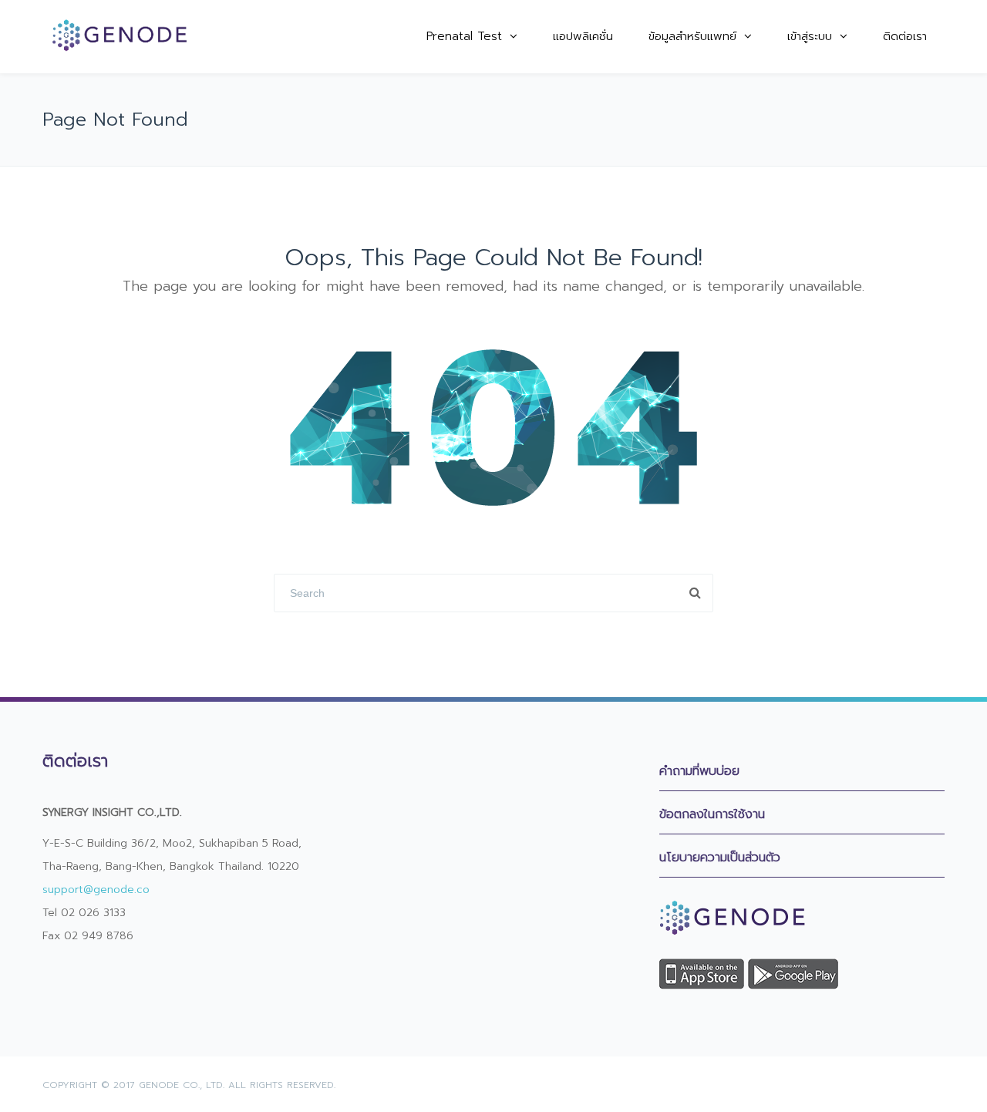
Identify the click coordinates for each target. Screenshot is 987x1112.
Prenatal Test (464, 36)
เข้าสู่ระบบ (809, 36)
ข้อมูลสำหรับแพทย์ (692, 36)
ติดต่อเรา (905, 36)
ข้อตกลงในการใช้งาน (712, 814)
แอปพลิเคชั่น (583, 36)
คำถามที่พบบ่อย (699, 771)
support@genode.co (96, 889)
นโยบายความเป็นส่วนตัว (719, 857)
